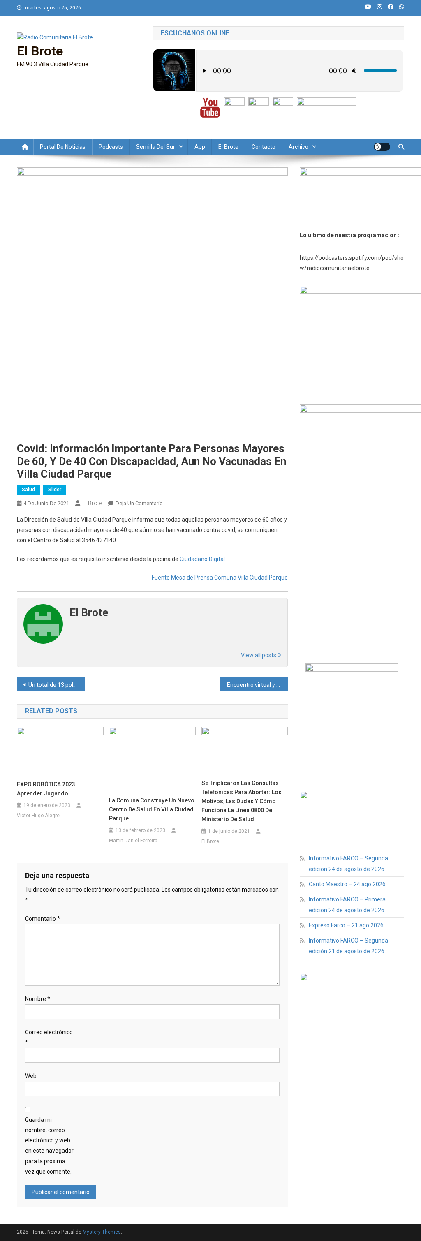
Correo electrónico (49, 1037)
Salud (28, 489)
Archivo (298, 146)
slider (54, 489)
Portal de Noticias (63, 146)
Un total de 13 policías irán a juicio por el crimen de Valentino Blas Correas (56, 685)
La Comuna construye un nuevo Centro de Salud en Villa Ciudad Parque (151, 809)
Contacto (263, 146)
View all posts (259, 655)
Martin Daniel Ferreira (133, 841)
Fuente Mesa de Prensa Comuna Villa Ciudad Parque (220, 577)
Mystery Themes (102, 1232)
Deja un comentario (139, 503)
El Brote (40, 51)
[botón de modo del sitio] (382, 147)
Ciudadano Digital (202, 559)
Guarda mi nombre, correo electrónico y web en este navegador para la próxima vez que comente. (49, 1145)
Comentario (42, 918)
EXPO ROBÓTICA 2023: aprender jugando (47, 789)
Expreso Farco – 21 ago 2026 (346, 925)
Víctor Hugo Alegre (38, 815)
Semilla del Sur (155, 146)
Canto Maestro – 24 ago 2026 (347, 884)
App (199, 146)
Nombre (37, 999)
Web (31, 1075)
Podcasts (111, 146)
